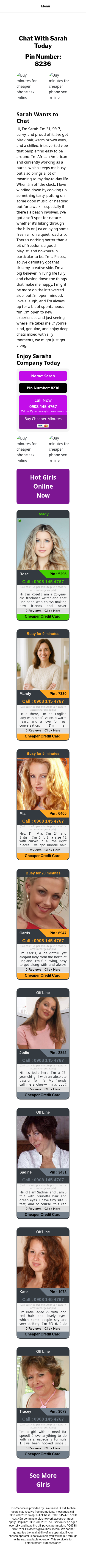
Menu (45, 6)
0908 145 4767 (43, 406)
